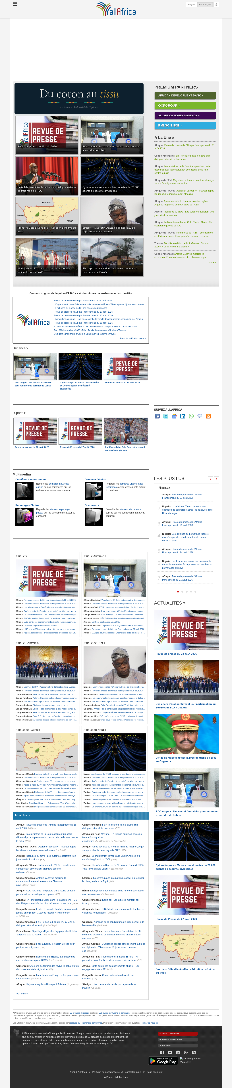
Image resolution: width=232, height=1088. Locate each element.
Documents (92, 505)
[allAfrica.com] (33, 320)
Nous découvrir (154, 1072)
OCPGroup (167, 105)
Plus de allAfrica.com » (133, 338)
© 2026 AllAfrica (78, 1072)
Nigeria (163, 487)
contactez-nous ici (150, 1023)
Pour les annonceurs (171, 1040)
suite (212, 262)
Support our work (169, 1034)
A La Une (162, 137)
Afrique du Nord (94, 729)
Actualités (168, 603)
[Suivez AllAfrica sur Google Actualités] (174, 416)
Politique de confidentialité (106, 1072)
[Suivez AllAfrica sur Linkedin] (182, 416)
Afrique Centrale (26, 643)
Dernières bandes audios (30, 479)
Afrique (20, 556)
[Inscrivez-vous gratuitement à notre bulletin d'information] (199, 416)
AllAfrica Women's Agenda (177, 115)
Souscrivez (165, 1045)
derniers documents (130, 509)
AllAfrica (116, 8)
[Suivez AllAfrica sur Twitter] (165, 416)
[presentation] (210, 479)
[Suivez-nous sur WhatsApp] (186, 1052)
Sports (18, 412)
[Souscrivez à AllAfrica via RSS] (194, 1052)
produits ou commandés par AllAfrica (86, 1023)
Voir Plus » (22, 993)
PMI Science (168, 125)
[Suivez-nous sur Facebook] (162, 1052)
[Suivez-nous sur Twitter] (170, 1052)
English (191, 4)
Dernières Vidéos (95, 479)
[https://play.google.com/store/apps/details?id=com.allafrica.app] (163, 1061)
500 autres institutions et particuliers (114, 1013)
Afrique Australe (94, 556)
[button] (178, 592)
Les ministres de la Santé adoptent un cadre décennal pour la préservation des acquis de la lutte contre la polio (182, 169)
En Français (206, 4)
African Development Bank (179, 95)
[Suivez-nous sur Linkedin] (178, 1052)
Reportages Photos (27, 505)
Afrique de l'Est (93, 643)
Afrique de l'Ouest (27, 729)
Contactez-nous (133, 1072)
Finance (20, 348)
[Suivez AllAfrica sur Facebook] (157, 416)
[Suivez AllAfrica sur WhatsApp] (191, 416)
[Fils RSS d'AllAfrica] (208, 416)
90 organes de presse (79, 1013)
